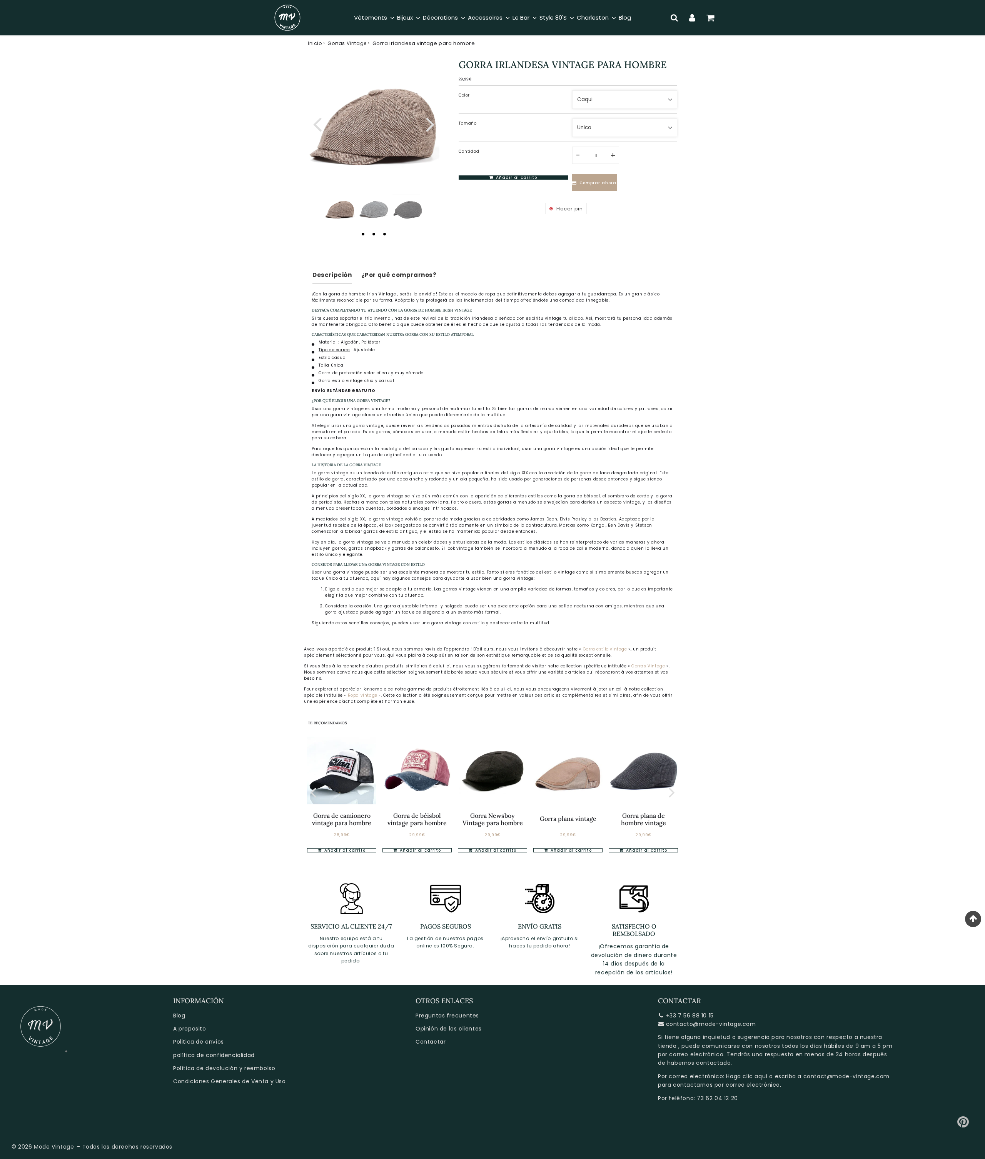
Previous (317, 123)
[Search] (674, 18)
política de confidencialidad (214, 1055)
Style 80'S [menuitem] (553, 17)
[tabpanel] (340, 209)
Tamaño (468, 123)
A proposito (189, 1028)
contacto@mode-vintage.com (711, 1024)
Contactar (431, 1042)
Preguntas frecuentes (447, 1015)
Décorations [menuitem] (440, 17)
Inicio (315, 43)
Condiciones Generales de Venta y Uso (229, 1081)
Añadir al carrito (344, 850)
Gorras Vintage (346, 43)
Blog (179, 1015)
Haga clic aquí (746, 1076)
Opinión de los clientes (449, 1028)
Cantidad (469, 151)
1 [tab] (363, 234)
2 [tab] (373, 234)
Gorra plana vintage (568, 818)
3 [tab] (384, 234)
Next (430, 123)
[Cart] (710, 18)
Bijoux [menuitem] (405, 17)
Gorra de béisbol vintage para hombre (417, 819)
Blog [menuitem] (625, 17)
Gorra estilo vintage (605, 649)
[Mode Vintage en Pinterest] (963, 1125)
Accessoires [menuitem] (485, 17)
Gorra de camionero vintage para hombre (341, 819)
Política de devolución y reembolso (224, 1068)
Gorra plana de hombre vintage (643, 819)
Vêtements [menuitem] (370, 17)
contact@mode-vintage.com (846, 1076)
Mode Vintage (54, 1147)
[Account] (692, 18)
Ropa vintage (363, 695)
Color (464, 95)
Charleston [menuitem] (593, 17)
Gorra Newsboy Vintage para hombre (492, 819)
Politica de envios (198, 1042)
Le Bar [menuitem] (521, 17)
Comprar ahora (597, 183)
